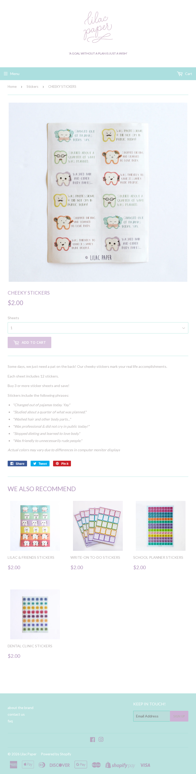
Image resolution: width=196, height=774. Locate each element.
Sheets (13, 318)
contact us (16, 714)
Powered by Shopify (56, 754)
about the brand (20, 707)
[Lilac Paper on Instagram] (101, 740)
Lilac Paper (28, 754)
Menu (14, 73)
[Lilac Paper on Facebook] (92, 740)
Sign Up (179, 716)
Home (12, 86)
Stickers (32, 86)
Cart (188, 73)
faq (10, 721)
